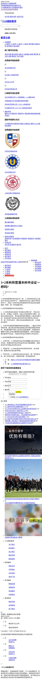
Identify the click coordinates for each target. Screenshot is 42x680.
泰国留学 (24, 238)
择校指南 (34, 113)
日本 (18, 56)
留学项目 (8, 250)
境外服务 (38, 268)
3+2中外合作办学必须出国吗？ (16, 417)
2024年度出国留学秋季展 (9, 9)
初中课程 (14, 124)
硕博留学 (8, 252)
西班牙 (14, 56)
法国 (9, 56)
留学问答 (13, 262)
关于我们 (12, 544)
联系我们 (12, 548)
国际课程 (28, 113)
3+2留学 (19, 262)
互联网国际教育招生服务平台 (11, 5)
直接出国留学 (9, 236)
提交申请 (11, 394)
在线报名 (12, 594)
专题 (18, 16)
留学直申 (8, 256)
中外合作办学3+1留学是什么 (15, 411)
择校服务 (34, 260)
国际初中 (14, 113)
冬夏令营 (8, 242)
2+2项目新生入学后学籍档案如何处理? (18, 404)
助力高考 (38, 270)
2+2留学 (19, 44)
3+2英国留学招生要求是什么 (21, 364)
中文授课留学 (16, 238)
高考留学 (10, 46)
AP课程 (26, 124)
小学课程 (8, 124)
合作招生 (12, 573)
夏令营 (18, 244)
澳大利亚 (15, 54)
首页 (21, 16)
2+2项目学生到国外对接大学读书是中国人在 (20, 419)
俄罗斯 (36, 54)
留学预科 (32, 44)
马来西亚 (26, 54)
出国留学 (8, 42)
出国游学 (13, 244)
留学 (14, 16)
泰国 (31, 54)
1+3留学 (25, 44)
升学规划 (38, 266)
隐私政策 (12, 559)
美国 (9, 54)
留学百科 (8, 265)
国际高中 (21, 113)
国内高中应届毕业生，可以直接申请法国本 (20, 415)
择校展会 (38, 264)
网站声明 (12, 555)
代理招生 (12, 569)
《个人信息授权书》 (22, 397)
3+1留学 (13, 44)
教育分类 (5, 37)
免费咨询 (12, 587)
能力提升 (38, 262)
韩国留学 (31, 238)
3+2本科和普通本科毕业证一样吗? (17, 413)
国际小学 (8, 113)
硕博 (11, 16)
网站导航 (12, 601)
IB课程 (8, 126)
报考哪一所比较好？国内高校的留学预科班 (20, 421)
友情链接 (12, 605)
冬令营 (7, 16)
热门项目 (12, 609)
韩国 (21, 56)
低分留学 (16, 46)
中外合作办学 (9, 275)
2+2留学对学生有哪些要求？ (15, 407)
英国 (6, 54)
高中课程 (20, 124)
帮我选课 (12, 584)
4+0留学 (7, 44)
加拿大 (20, 54)
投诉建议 (12, 591)
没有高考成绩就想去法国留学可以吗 (18, 423)
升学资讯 (8, 258)
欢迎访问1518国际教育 (8, 3)
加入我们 (12, 551)
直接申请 (8, 238)
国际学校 (8, 111)
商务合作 (12, 566)
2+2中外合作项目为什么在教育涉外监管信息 (20, 409)
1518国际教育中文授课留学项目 (12, 7)
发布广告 (12, 576)
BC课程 (31, 124)
